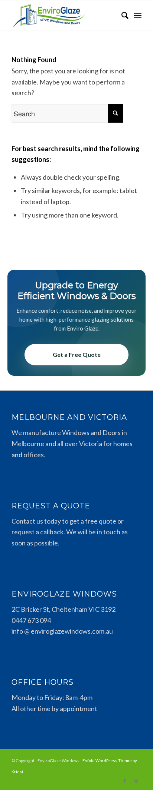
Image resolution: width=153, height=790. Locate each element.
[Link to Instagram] (135, 780)
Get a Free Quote (77, 354)
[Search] (121, 15)
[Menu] (137, 15)
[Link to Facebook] (124, 780)
